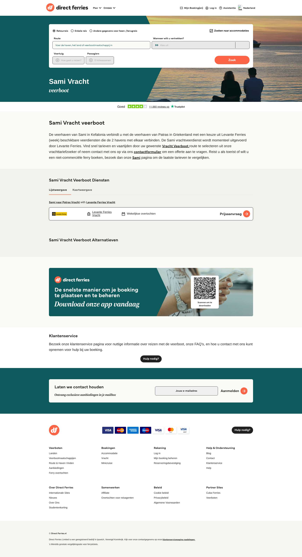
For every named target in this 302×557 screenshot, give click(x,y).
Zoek (232, 60)
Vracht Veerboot (175, 146)
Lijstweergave (58, 189)
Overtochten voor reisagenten (117, 497)
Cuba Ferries (213, 492)
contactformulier (147, 152)
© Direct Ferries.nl (58, 533)
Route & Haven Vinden (61, 463)
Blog (208, 453)
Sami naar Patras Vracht (64, 202)
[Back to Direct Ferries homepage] (67, 7)
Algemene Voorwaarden (167, 502)
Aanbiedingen (56, 468)
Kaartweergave (82, 189)
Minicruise (106, 463)
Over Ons (54, 502)
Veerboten (211, 497)
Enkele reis (81, 30)
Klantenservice (214, 463)
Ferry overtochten (58, 472)
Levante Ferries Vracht (100, 202)
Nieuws (53, 497)
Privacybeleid (161, 497)
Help (208, 468)
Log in (157, 453)
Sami (136, 157)
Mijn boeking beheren (165, 458)
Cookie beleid (161, 492)
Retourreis (62, 30)
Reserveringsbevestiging (167, 463)
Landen (53, 453)
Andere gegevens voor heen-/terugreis (115, 30)
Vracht (104, 458)
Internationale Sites (59, 492)
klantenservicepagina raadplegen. (179, 539)
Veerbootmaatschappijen (62, 458)
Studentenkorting (58, 507)
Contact (210, 458)
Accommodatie (109, 453)
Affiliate (105, 492)
